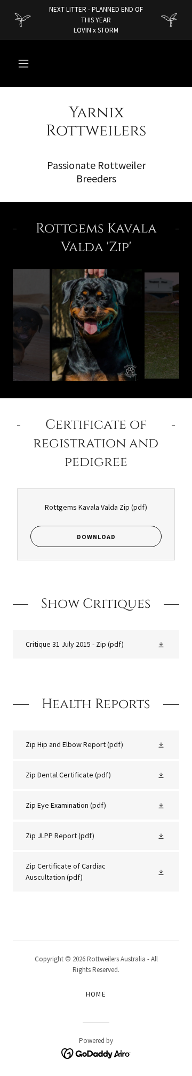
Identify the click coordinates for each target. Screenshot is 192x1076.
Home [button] (96, 994)
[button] (23, 63)
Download (96, 537)
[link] (96, 122)
